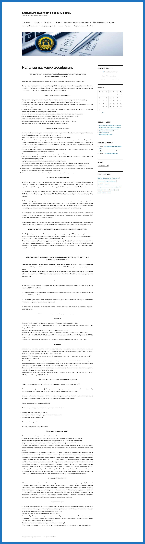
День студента (107, 178)
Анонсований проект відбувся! (106, 131)
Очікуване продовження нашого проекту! (109, 129)
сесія (99, 193)
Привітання (101, 181)
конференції (117, 187)
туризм (104, 193)
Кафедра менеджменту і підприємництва (46, 12)
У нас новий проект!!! (104, 132)
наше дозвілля (102, 190)
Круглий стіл (116, 178)
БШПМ (100, 178)
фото (109, 193)
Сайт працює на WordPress (49, 536)
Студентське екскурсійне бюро (83, 26)
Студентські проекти (111, 181)
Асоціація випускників (48, 26)
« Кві (103, 113)
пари (117, 190)
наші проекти (110, 190)
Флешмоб (100, 184)
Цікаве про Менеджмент (29, 26)
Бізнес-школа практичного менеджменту (76, 22)
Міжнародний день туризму (105, 134)
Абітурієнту (48, 22)
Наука (58, 22)
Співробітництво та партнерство (103, 22)
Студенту (37, 22)
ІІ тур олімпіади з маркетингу (111, 153)
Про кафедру (26, 22)
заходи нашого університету (105, 187)
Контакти (60, 26)
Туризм (68, 26)
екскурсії (107, 184)
